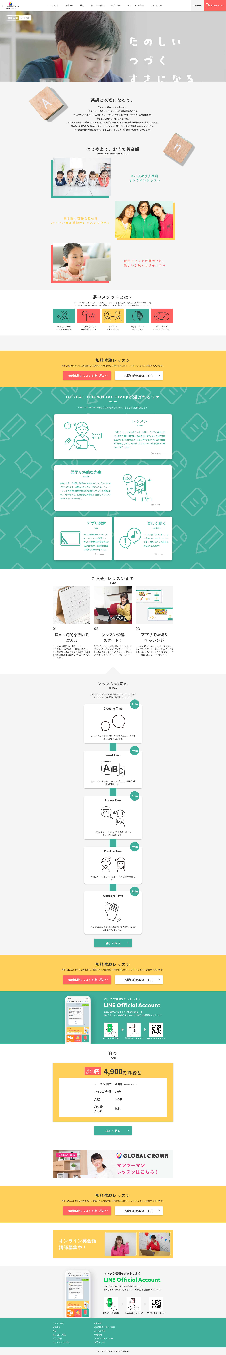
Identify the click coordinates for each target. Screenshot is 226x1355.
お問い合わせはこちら (138, 376)
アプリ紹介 (115, 5)
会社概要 (98, 1323)
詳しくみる (113, 943)
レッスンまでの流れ (135, 5)
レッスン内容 (53, 5)
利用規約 (98, 1334)
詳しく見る (113, 1131)
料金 (82, 5)
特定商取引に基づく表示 (104, 1327)
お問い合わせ (156, 5)
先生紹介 (69, 5)
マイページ (197, 5)
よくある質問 (99, 1331)
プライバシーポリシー (103, 1338)
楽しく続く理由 (97, 5)
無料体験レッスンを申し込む (87, 376)
